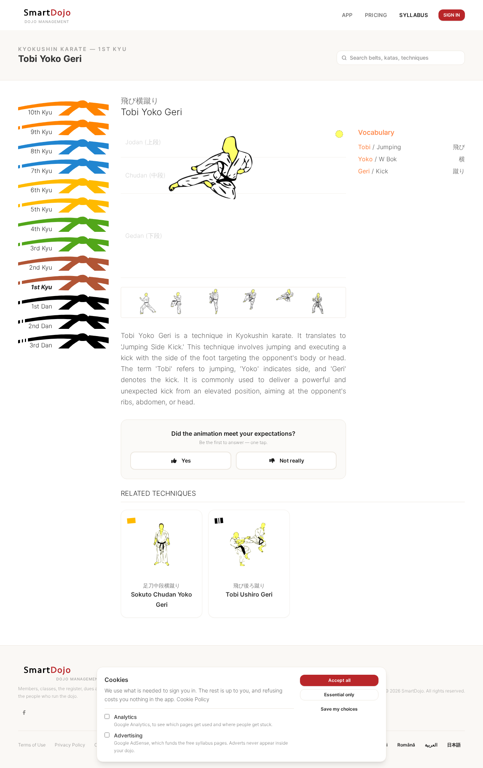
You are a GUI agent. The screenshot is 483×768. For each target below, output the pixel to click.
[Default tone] (339, 134)
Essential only (339, 694)
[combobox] (405, 58)
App (347, 15)
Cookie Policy (193, 699)
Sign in (451, 15)
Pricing (376, 15)
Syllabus (413, 15)
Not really (292, 460)
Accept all (339, 680)
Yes (186, 460)
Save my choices (339, 709)
